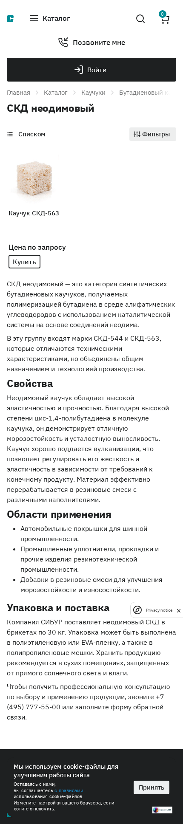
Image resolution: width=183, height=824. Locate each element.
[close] (178, 610)
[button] (49, 18)
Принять (151, 787)
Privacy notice (159, 610)
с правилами (68, 790)
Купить (24, 261)
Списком (32, 134)
